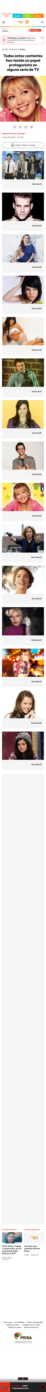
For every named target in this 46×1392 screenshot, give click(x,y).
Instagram (8, 1269)
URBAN (37, 16)
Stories (38, 1269)
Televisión (14, 49)
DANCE (27, 16)
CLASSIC (17, 16)
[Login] (42, 22)
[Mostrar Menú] (3, 22)
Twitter (20, 127)
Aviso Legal (7, 1322)
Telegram (31, 127)
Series (22, 49)
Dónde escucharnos (31, 1327)
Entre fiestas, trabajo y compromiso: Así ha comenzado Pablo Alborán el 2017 (11, 1250)
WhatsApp (26, 127)
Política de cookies (12, 1325)
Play (42, 1387)
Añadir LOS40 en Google (25, 145)
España (5, 31)
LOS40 (6, 16)
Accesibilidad (19, 1322)
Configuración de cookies (31, 1325)
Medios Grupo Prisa (23, 1342)
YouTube (18, 1269)
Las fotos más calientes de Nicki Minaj (32, 1248)
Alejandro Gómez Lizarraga (13, 133)
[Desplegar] (23, 1378)
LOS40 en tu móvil (14, 1327)
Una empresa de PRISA (23, 1335)
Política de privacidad (35, 1322)
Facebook (14, 127)
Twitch (33, 1269)
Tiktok (13, 1269)
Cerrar (42, 38)
